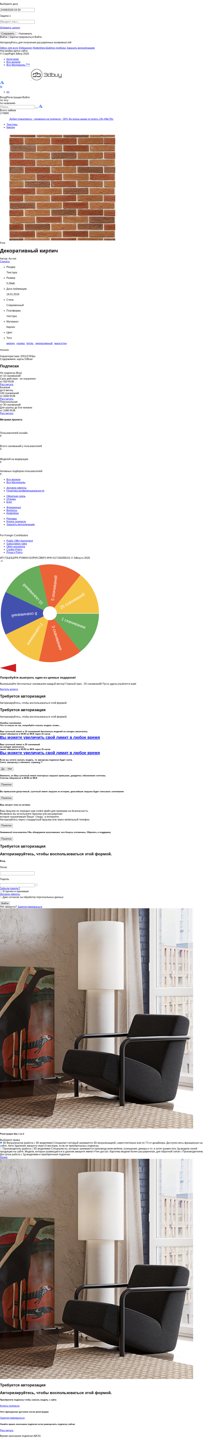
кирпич (10, 343)
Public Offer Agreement (19, 540)
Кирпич (10, 127)
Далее (4, 1157)
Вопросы (11, 510)
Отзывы (11, 499)
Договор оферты (16, 487)
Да (3, 769)
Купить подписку (16, 521)
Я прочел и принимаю (15, 891)
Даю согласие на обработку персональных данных (32, 897)
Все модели (13, 62)
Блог (9, 502)
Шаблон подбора (56, 48)
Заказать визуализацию (80, 48)
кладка (21, 343)
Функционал (13, 507)
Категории (12, 59)
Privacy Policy (14, 552)
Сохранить (7, 33)
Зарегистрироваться (30, 906)
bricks (30, 343)
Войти (5, 903)
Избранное (25, 48)
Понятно (6, 784)
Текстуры (12, 124)
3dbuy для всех (9, 48)
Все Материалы (18, 65)
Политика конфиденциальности (25, 490)
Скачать (5, 261)
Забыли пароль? (10, 888)
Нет (10, 769)
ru (1, 86)
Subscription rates (16, 543)
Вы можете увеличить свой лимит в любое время (50, 737)
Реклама (11, 518)
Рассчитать (6, 384)
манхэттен (60, 343)
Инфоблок (39, 48)
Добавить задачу (10, 27)
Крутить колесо (9, 689)
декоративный (43, 343)
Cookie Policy (14, 549)
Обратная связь (15, 496)
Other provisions (15, 546)
